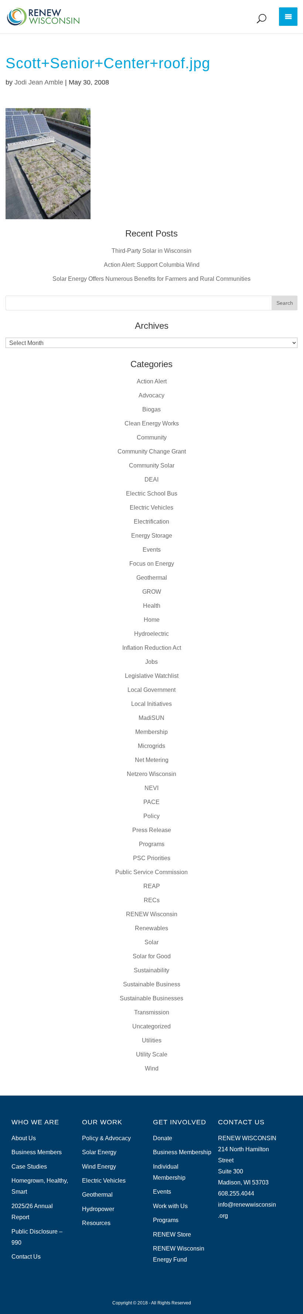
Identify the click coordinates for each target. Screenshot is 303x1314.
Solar (151, 942)
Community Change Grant (152, 451)
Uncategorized (151, 1026)
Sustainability (151, 970)
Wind (152, 1068)
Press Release (151, 830)
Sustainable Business (151, 984)
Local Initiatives (151, 704)
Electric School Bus (151, 493)
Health (151, 606)
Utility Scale (151, 1054)
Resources (96, 1223)
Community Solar (151, 465)
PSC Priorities (151, 858)
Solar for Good (152, 956)
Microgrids (151, 746)
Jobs (151, 662)
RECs (152, 900)
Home (152, 620)
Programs (151, 844)
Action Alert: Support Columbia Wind (152, 265)
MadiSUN (151, 718)
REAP (151, 886)
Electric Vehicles (151, 507)
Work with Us (170, 1206)
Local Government (151, 690)
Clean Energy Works (152, 423)
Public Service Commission (151, 872)
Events (152, 549)
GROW (151, 592)
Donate (162, 1138)
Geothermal (151, 578)
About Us (23, 1138)
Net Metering (151, 760)
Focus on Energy (151, 564)
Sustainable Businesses (151, 998)
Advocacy (151, 395)
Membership (151, 732)
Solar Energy (99, 1152)
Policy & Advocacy (106, 1138)
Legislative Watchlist (151, 676)
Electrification (151, 521)
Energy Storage (151, 535)
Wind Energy (99, 1166)
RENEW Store (172, 1234)
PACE (151, 802)
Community (152, 437)
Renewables (151, 928)
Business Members (36, 1152)
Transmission (151, 1012)
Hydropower (98, 1209)
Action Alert (152, 381)
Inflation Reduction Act (151, 648)
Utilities (151, 1040)
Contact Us (26, 1256)
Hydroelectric (151, 634)
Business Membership (182, 1152)
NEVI (151, 788)
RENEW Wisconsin (151, 914)
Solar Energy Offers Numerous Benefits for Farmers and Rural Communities (151, 279)
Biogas (151, 409)
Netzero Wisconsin (151, 774)
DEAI (151, 479)
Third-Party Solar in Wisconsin (151, 251)
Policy (151, 816)
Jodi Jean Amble (38, 82)
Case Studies (29, 1166)
